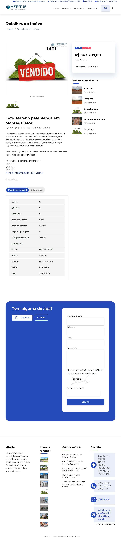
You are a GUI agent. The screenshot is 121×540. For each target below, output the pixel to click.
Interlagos (89, 129)
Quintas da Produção (94, 119)
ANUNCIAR (79, 8)
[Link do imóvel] (44, 460)
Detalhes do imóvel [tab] (17, 190)
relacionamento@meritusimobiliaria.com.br (30, 1)
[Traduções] (112, 8)
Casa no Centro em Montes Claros (71, 476)
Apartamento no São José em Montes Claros (74, 469)
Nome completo (74, 316)
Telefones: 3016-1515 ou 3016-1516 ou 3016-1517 (64, 1)
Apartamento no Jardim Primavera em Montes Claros (73, 484)
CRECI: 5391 (88, 1)
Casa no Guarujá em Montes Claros (72, 456)
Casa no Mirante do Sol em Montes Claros (73, 462)
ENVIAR (85, 402)
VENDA (65, 8)
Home (9, 29)
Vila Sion (88, 88)
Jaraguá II (88, 99)
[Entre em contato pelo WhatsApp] (105, 8)
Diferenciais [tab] (36, 190)
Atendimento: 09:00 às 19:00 (106, 1)
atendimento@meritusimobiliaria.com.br (25, 173)
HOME (56, 8)
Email (69, 338)
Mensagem (72, 348)
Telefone (71, 327)
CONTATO (92, 8)
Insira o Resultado (75, 388)
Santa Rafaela (91, 109)
